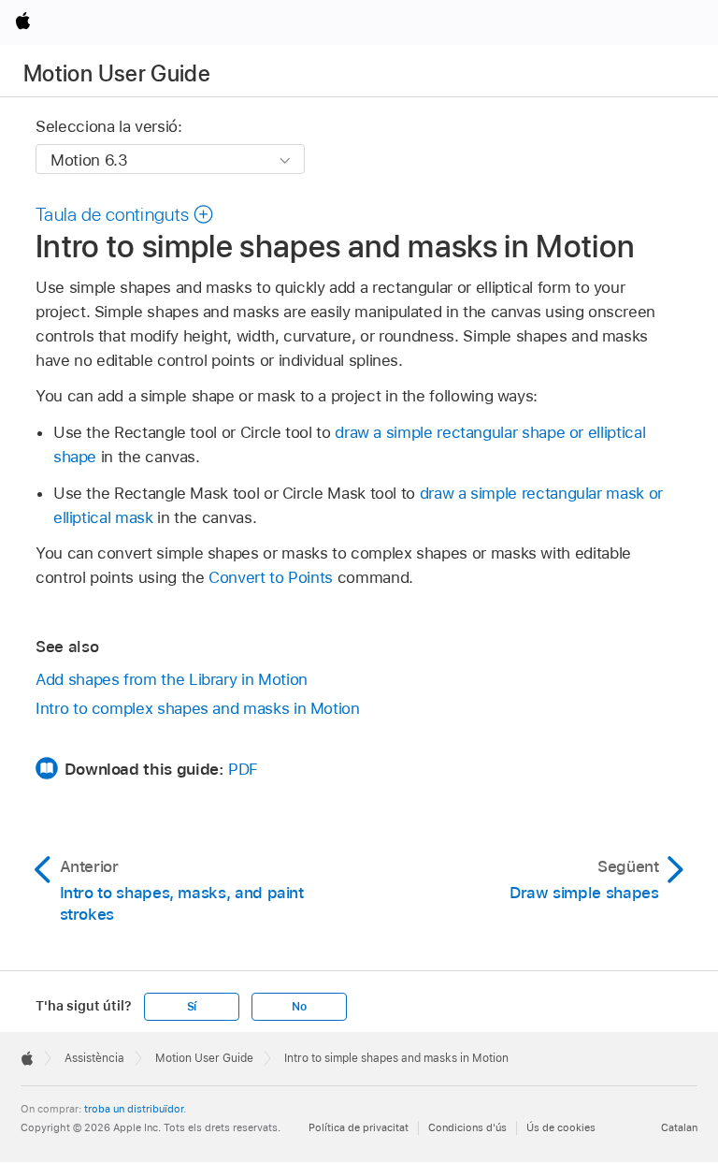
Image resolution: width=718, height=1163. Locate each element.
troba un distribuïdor (133, 1108)
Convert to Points (270, 577)
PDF (243, 769)
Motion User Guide (116, 73)
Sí (192, 1006)
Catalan (679, 1127)
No (299, 1006)
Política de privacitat (359, 1127)
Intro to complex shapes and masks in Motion (198, 708)
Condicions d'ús (467, 1127)
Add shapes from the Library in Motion (172, 679)
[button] (125, 214)
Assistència (94, 1058)
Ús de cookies (561, 1127)
